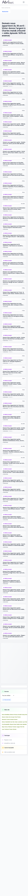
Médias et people (8, 40)
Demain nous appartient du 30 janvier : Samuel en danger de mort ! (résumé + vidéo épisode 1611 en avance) (13, 282)
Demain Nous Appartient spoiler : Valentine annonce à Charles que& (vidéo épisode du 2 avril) (14, 134)
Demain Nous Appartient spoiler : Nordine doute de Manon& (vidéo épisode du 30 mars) (14, 327)
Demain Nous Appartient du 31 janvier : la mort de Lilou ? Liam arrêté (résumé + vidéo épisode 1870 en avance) (13, 472)
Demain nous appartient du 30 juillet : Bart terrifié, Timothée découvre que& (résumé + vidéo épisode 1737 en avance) (14, 264)
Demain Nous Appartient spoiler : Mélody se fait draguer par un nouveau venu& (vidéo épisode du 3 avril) (14, 125)
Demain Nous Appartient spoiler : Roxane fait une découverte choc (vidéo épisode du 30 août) (13, 609)
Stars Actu (6, 45)
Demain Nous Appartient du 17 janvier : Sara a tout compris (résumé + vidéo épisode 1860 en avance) (13, 500)
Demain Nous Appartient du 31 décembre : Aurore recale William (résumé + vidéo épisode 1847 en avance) (14, 509)
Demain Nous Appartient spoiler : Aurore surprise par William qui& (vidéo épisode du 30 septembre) (14, 591)
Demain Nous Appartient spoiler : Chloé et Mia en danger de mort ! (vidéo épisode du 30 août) (14, 618)
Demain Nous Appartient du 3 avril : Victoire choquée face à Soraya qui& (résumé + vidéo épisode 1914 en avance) (14, 93)
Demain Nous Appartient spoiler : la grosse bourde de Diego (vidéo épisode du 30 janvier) (14, 481)
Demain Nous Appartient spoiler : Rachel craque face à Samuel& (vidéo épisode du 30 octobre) (14, 554)
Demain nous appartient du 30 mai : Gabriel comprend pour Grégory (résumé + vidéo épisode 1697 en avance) (14, 273)
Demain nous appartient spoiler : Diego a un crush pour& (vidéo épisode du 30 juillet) (14, 637)
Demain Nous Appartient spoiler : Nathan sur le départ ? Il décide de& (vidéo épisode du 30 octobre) (12, 536)
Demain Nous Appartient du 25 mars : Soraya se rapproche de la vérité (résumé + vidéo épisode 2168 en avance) (14, 350)
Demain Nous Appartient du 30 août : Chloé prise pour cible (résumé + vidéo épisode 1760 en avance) (13, 255)
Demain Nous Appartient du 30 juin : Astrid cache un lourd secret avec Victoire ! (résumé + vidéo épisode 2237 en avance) (14, 175)
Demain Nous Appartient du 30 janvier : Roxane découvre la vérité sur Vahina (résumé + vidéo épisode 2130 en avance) (14, 198)
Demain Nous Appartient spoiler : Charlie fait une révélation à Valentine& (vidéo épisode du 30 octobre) (14, 545)
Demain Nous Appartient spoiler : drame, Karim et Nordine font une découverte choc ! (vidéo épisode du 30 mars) (14, 339)
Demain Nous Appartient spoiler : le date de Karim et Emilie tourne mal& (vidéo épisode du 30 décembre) (14, 429)
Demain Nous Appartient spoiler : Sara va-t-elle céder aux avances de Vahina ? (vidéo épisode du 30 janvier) (13, 395)
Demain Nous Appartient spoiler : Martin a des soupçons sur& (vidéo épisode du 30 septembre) (14, 600)
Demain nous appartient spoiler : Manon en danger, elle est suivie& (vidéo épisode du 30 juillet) (14, 627)
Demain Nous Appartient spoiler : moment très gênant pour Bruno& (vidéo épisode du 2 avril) (14, 105)
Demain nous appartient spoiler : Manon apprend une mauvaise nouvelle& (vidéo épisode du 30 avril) (14, 64)
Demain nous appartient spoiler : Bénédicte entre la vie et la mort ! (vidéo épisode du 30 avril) (13, 73)
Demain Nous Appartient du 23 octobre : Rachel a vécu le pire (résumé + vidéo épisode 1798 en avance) (14, 564)
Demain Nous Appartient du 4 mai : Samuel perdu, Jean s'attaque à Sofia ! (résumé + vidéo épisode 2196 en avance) (14, 305)
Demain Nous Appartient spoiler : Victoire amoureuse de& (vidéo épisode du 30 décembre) (13, 527)
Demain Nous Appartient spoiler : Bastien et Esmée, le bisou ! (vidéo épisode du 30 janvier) (12, 384)
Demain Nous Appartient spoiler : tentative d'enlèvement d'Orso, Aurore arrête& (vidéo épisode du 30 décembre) (13, 440)
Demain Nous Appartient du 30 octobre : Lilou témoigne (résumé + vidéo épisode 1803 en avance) (14, 237)
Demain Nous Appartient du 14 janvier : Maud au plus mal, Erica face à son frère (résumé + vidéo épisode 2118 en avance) (14, 407)
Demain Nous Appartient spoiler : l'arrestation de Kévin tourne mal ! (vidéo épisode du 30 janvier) (14, 491)
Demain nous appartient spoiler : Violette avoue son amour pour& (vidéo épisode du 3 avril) (14, 143)
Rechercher (5, 11)
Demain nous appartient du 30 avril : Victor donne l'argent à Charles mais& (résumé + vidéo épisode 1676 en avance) (14, 43)
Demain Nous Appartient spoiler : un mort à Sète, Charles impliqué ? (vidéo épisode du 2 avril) (13, 116)
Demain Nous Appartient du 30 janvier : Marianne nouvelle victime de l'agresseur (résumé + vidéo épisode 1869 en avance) (14, 218)
